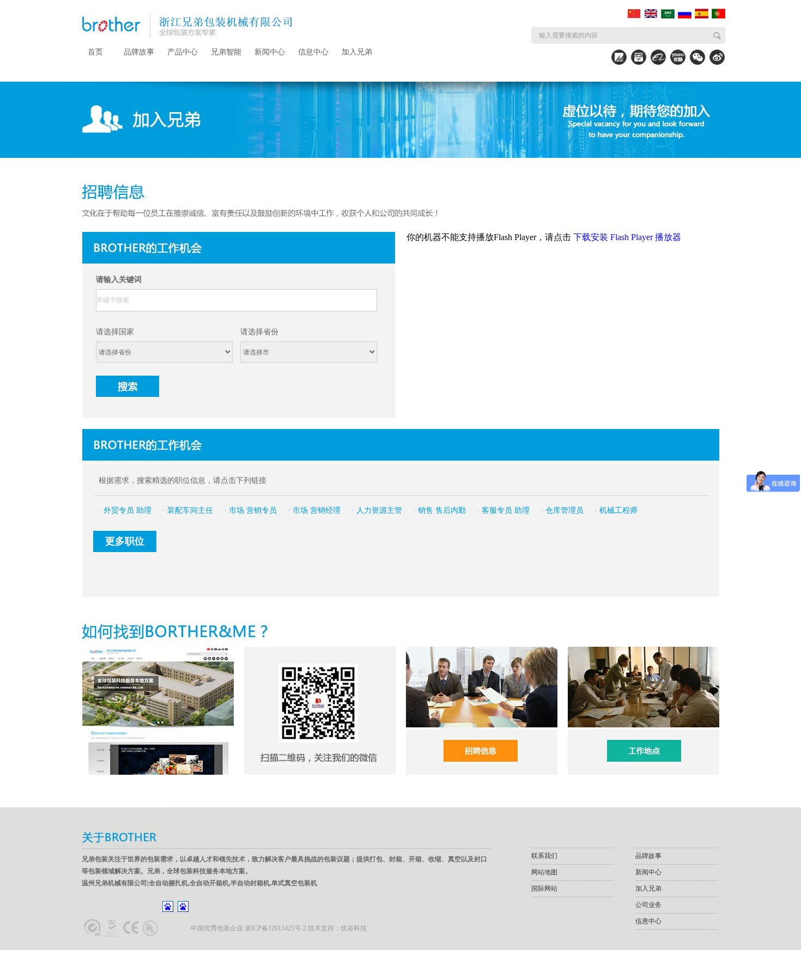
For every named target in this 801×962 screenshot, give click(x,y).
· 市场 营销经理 (314, 510)
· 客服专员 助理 (503, 510)
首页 (95, 52)
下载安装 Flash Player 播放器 (627, 237)
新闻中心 (269, 52)
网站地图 (544, 872)
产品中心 (182, 52)
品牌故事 (139, 52)
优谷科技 (354, 928)
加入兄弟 (357, 52)
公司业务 (648, 905)
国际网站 (544, 888)
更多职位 (124, 541)
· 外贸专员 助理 (125, 510)
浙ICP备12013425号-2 (275, 928)
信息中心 (313, 52)
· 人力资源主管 (376, 510)
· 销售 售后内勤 (439, 510)
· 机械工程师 (616, 510)
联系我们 (544, 856)
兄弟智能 (226, 52)
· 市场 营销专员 (250, 510)
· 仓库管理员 (562, 510)
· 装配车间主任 (187, 510)
